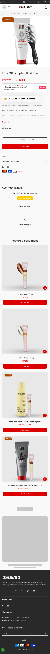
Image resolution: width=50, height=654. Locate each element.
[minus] (4, 133)
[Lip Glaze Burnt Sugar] (25, 268)
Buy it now (25, 146)
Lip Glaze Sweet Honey (25, 358)
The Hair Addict (28, 649)
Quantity (6, 128)
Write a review (25, 198)
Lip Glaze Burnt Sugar (25, 294)
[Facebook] (15, 590)
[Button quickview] (45, 288)
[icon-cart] (45, 7)
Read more (6, 122)
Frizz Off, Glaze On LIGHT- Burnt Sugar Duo (25, 485)
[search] (9, 7)
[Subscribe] (45, 633)
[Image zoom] (25, 41)
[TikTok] (28, 590)
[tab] (3, 289)
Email (5, 633)
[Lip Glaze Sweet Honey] (25, 331)
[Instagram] (22, 590)
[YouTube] (34, 590)
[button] (25, 139)
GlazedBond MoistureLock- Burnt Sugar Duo (25, 422)
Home (13, 13)
